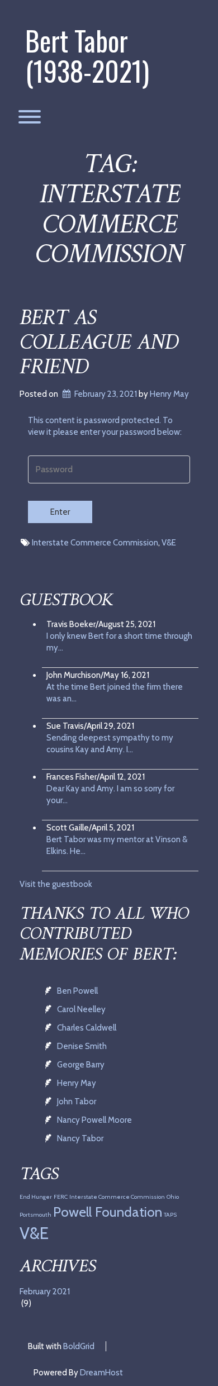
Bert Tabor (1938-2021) (87, 56)
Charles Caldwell (86, 1028)
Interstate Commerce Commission (95, 543)
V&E (169, 543)
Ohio (173, 1196)
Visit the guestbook (56, 884)
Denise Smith (82, 1046)
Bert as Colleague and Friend (99, 343)
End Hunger (36, 1196)
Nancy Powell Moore (94, 1120)
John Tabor (76, 1102)
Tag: (109, 210)
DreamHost (101, 1373)
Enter (60, 512)
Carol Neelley (81, 1009)
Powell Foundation (107, 1211)
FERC (61, 1196)
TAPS (170, 1214)
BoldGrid (78, 1346)
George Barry (81, 1065)
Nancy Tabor (80, 1138)
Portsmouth (35, 1214)
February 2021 (45, 1292)
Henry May (169, 394)
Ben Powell (77, 991)
